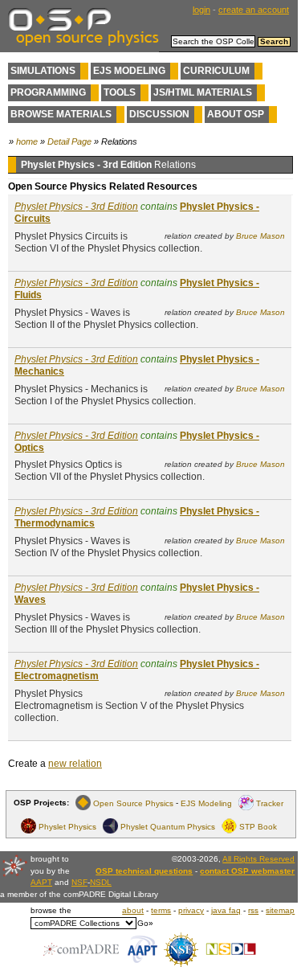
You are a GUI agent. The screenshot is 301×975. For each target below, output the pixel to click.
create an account (253, 9)
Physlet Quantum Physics (167, 825)
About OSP (235, 114)
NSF (79, 882)
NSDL (101, 882)
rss (253, 910)
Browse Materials (61, 114)
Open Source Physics (133, 802)
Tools (120, 92)
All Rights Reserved (258, 858)
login (201, 9)
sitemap (280, 910)
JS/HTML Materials (202, 92)
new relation (75, 763)
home (27, 141)
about (133, 910)
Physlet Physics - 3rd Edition (76, 206)
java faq (226, 910)
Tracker (269, 802)
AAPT (41, 882)
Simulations (42, 71)
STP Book (258, 825)
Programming (48, 92)
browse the (51, 910)
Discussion (159, 114)
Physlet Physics (67, 825)
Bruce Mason (260, 235)
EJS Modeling (129, 71)
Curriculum (216, 71)
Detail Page (69, 141)
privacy (191, 910)
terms (161, 910)
